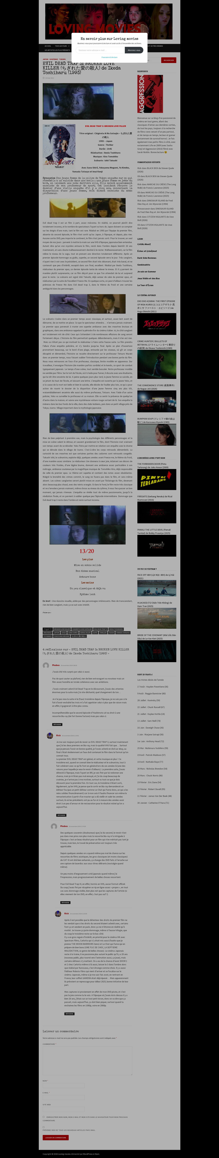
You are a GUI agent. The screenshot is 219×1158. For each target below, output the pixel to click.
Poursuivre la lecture (109, 57)
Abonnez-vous (134, 50)
